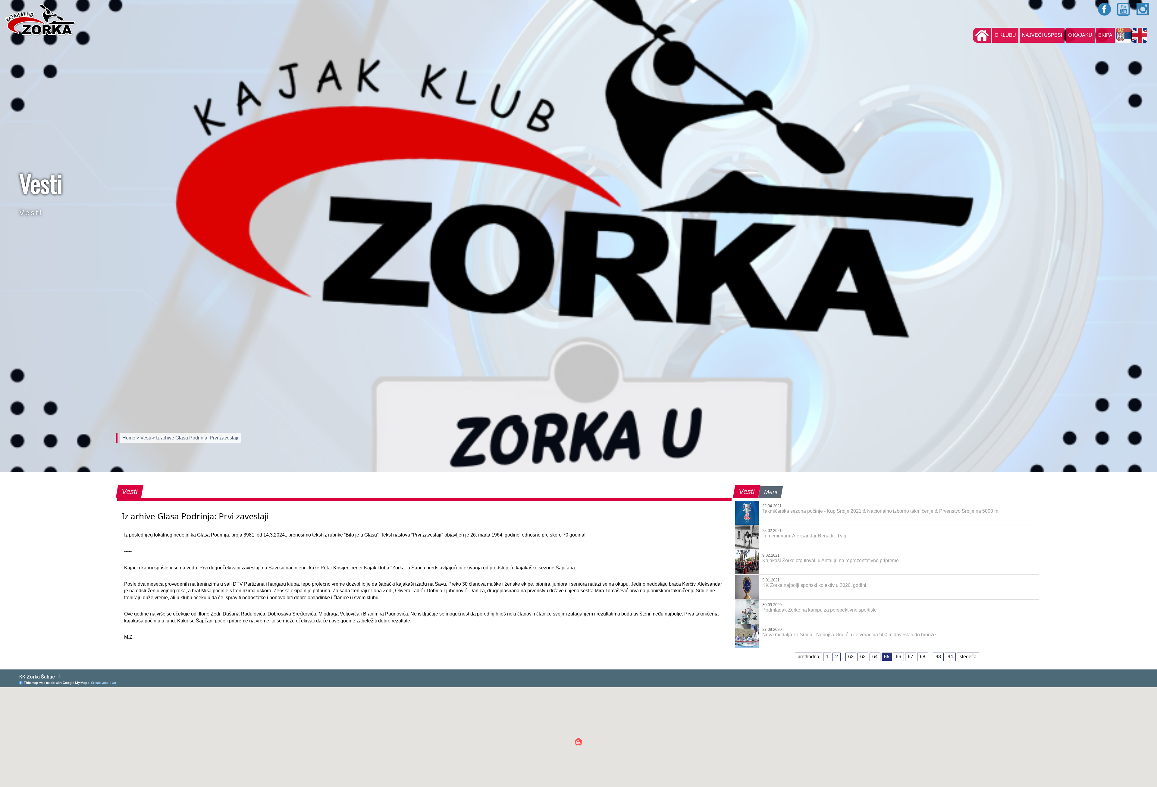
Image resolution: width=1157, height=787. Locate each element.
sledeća (968, 656)
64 (875, 656)
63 (863, 656)
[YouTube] (1123, 9)
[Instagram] (1143, 9)
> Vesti (144, 437)
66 (898, 656)
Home (129, 437)
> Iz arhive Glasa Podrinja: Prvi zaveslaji (195, 437)
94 (950, 656)
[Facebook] (1104, 9)
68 (922, 656)
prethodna (808, 656)
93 (938, 656)
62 (851, 656)
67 (910, 656)
